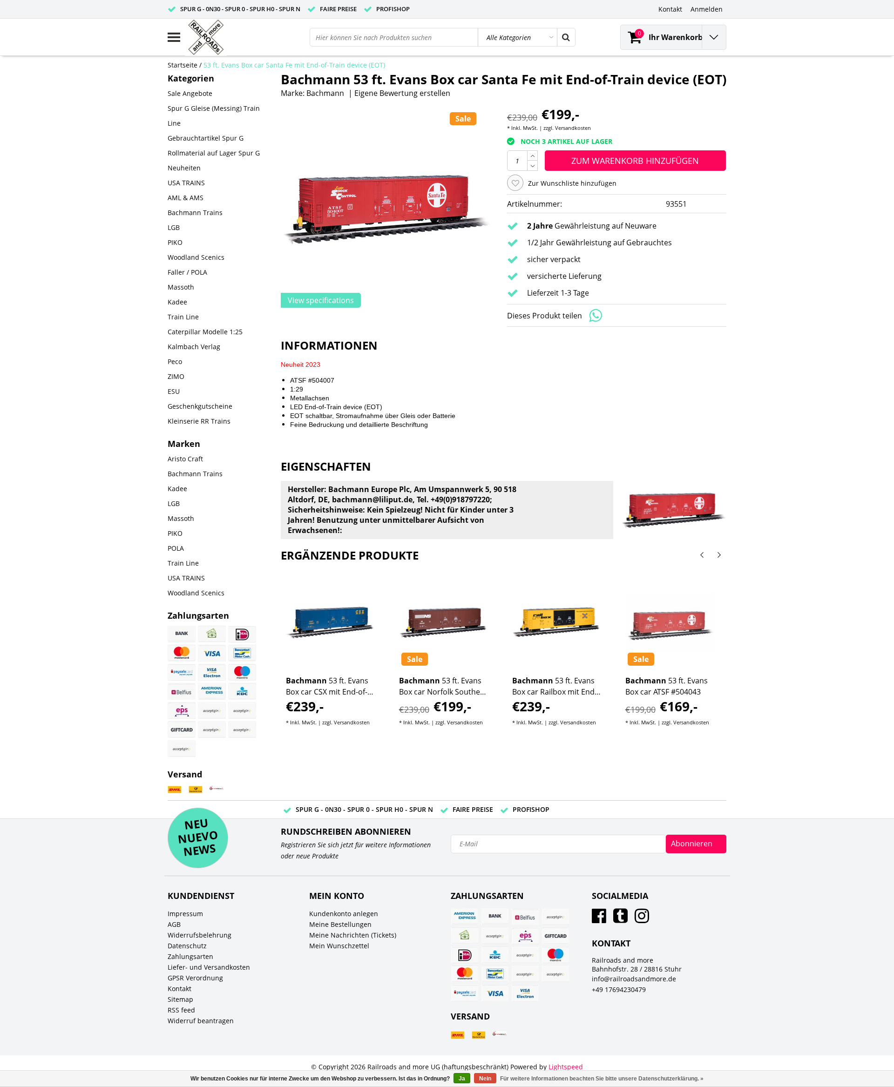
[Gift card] (182, 729)
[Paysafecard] (182, 672)
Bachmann (325, 93)
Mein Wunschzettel (339, 945)
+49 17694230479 (619, 989)
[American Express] (212, 691)
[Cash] (212, 634)
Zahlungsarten (190, 956)
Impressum (185, 913)
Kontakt (179, 988)
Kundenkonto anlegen (343, 913)
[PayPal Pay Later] (182, 748)
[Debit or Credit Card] (242, 729)
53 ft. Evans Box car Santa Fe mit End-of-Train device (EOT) (294, 65)
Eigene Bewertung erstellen (402, 93)
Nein (485, 1078)
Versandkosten (573, 127)
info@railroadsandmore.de (634, 978)
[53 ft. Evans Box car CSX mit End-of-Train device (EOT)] (330, 623)
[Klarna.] (242, 710)
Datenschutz (187, 945)
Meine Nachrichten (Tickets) (352, 935)
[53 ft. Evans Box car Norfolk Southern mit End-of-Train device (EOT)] (443, 623)
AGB (174, 924)
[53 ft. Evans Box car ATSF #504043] (670, 623)
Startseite (182, 65)
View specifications (321, 300)
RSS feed (181, 1010)
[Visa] (212, 653)
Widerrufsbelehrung (199, 935)
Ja (462, 1078)
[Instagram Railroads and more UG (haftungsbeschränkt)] (642, 919)
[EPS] (182, 710)
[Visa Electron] (212, 672)
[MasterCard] (182, 653)
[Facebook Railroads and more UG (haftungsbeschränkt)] (599, 919)
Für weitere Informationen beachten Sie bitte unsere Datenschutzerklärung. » (602, 1078)
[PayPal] (212, 729)
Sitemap (180, 999)
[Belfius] (182, 691)
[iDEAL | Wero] (242, 634)
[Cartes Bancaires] (212, 710)
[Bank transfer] (182, 634)
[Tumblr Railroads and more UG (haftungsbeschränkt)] (620, 919)
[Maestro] (242, 672)
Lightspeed (566, 1066)
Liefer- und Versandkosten (209, 967)
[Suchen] (565, 37)
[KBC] (242, 691)
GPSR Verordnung (195, 977)
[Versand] (175, 790)
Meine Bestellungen (340, 924)
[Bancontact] (242, 653)
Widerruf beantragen (201, 1020)
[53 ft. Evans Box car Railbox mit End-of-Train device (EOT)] (557, 623)
